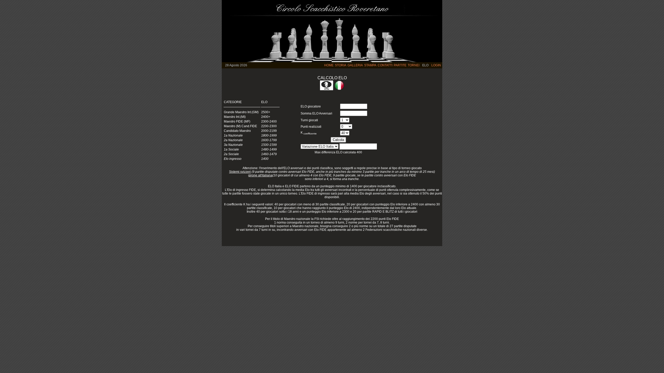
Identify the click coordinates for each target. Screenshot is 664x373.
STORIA (340, 65)
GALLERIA (355, 65)
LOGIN (436, 65)
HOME (329, 65)
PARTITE (400, 65)
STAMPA (370, 65)
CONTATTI (385, 65)
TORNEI (413, 65)
